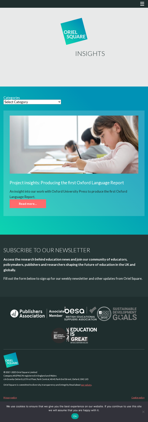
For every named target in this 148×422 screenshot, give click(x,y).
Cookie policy (138, 397)
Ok (75, 416)
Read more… (28, 203)
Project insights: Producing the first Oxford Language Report (67, 182)
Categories (11, 98)
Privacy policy (10, 397)
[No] (143, 412)
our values (86, 384)
